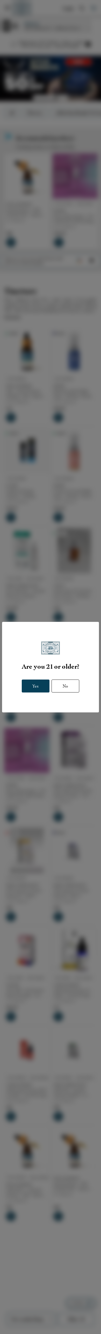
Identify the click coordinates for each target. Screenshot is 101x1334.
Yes (35, 686)
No (65, 686)
